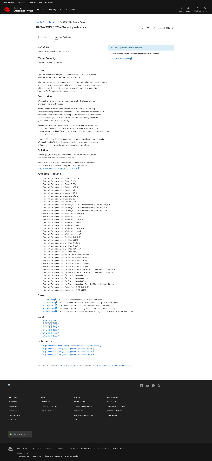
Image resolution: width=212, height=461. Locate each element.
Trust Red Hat (79, 402)
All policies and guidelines (53, 456)
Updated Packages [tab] (63, 37)
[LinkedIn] (141, 386)
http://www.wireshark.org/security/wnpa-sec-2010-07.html (67, 354)
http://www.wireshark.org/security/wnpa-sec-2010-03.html (67, 348)
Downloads (21, 2)
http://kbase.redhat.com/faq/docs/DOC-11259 (57, 168)
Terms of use (36, 456)
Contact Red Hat (60, 448)
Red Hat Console (35, 2)
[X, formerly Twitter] (159, 386)
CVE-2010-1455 (50, 333)
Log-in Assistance (47, 411)
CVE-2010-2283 (50, 330)
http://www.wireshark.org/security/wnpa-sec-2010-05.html (67, 351)
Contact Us (45, 402)
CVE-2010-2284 (50, 321)
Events (39, 448)
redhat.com (111, 402)
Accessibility (78, 411)
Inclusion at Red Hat (88, 448)
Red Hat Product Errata (45, 22)
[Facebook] (153, 386)
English (188, 11)
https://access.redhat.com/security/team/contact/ (113, 365)
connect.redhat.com (115, 411)
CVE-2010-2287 (50, 327)
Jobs (32, 448)
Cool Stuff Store (104, 448)
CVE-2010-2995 (50, 336)
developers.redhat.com (116, 406)
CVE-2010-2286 (50, 324)
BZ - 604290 (49, 302)
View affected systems (120, 58)
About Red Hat (22, 448)
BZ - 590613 (48, 299)
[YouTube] (147, 386)
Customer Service (14, 415)
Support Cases (13, 411)
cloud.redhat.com (113, 415)
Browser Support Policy (83, 406)
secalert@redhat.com (68, 365)
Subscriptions (9, 2)
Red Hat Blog (73, 448)
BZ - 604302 (49, 308)
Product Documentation (17, 420)
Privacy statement (23, 456)
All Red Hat (197, 11)
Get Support (49, 2)
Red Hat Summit (118, 448)
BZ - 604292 (49, 305)
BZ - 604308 (49, 311)
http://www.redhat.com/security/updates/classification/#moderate (71, 345)
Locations (47, 448)
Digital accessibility (71, 456)
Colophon (78, 420)
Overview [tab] (42, 37)
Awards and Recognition (83, 415)
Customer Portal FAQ (49, 406)
